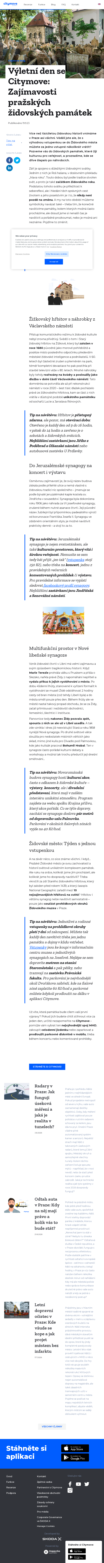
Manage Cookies (46, 1526)
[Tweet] (17, 160)
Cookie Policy (56, 247)
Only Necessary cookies (56, 254)
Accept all (54, 262)
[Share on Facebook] (9, 160)
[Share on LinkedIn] (9, 168)
